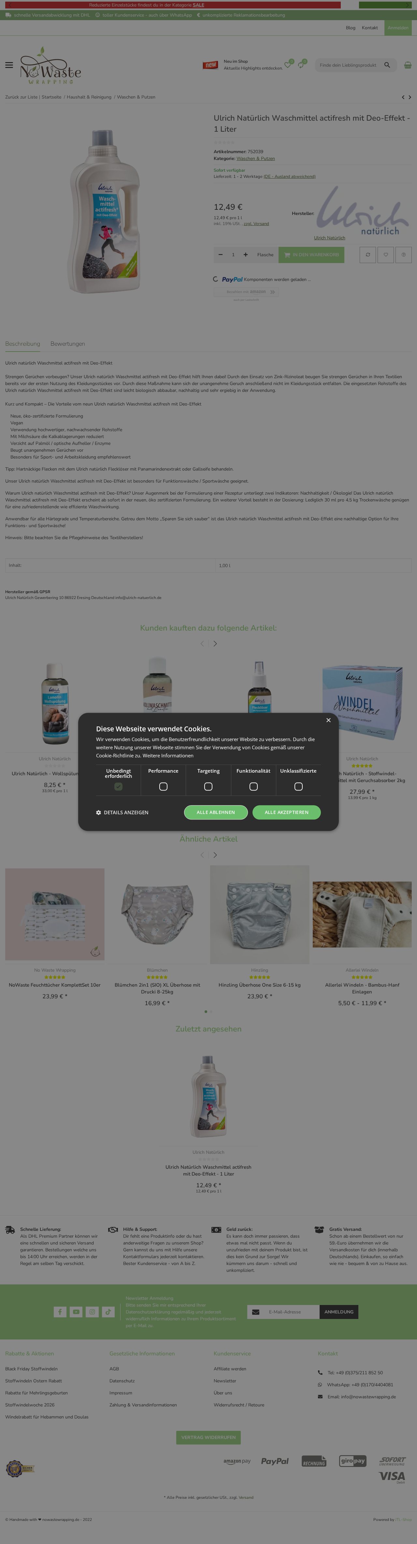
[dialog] (208, 772)
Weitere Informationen (168, 755)
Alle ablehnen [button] (216, 812)
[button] (122, 812)
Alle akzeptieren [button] (287, 812)
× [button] (328, 720)
